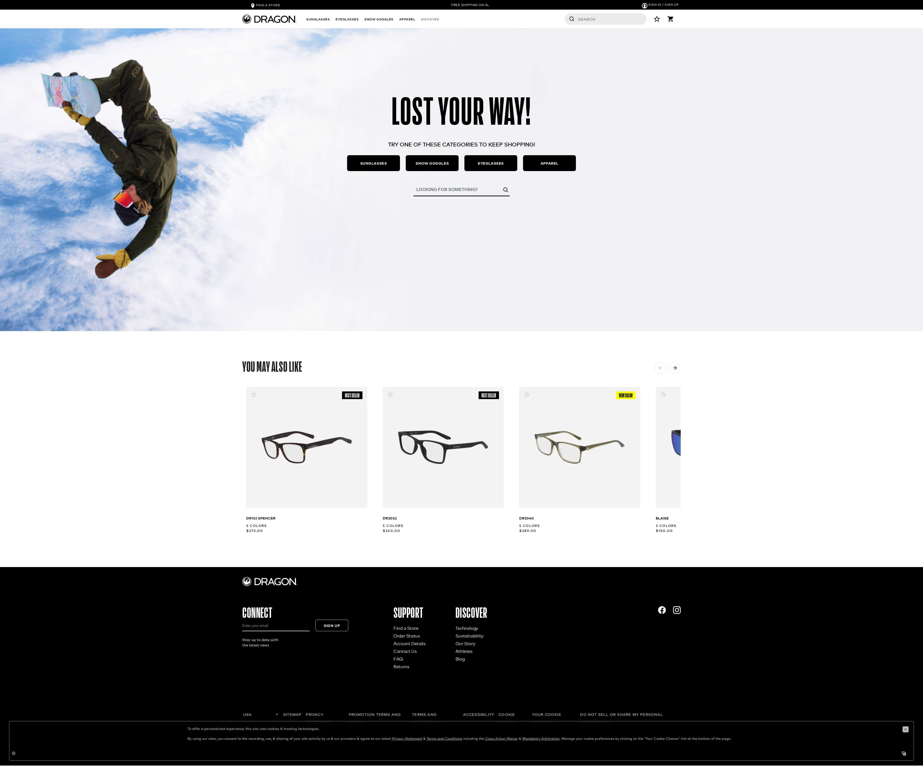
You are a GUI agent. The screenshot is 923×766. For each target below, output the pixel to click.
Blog (460, 658)
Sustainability (469, 635)
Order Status (406, 635)
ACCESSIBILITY (478, 714)
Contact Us (405, 651)
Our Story (465, 643)
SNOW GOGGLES (378, 19)
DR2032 (390, 517)
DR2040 (526, 517)
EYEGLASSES (347, 19)
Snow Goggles (432, 163)
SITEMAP (292, 714)
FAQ (398, 658)
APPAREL (407, 19)
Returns (401, 666)
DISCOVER (430, 19)
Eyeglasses (491, 163)
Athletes (464, 651)
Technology (466, 628)
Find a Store (405, 628)
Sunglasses (373, 163)
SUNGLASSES (318, 19)
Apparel (549, 163)
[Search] (506, 189)
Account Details (409, 643)
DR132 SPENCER (260, 517)
